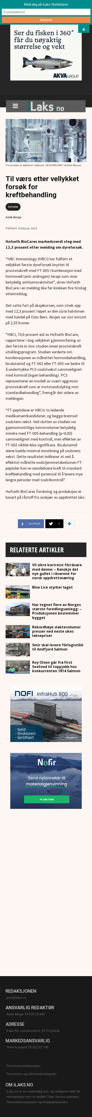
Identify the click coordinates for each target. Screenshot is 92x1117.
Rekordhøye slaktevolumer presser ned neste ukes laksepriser (56, 631)
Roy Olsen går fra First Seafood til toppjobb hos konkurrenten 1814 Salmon (56, 666)
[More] (69, 523)
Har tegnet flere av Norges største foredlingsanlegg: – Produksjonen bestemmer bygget (57, 611)
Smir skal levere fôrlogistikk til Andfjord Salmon (58, 647)
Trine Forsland (16, 1047)
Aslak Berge (14, 217)
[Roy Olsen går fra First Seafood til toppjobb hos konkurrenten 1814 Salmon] (18, 667)
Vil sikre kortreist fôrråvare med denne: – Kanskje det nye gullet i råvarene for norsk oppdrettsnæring (57, 571)
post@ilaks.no (16, 997)
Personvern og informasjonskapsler (31, 1074)
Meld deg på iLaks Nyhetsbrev (46, 4)
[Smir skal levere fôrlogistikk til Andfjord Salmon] (18, 649)
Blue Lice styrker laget (52, 587)
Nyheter (13, 207)
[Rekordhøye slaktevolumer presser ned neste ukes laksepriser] (18, 631)
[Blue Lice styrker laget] (18, 592)
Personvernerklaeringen (23, 1066)
